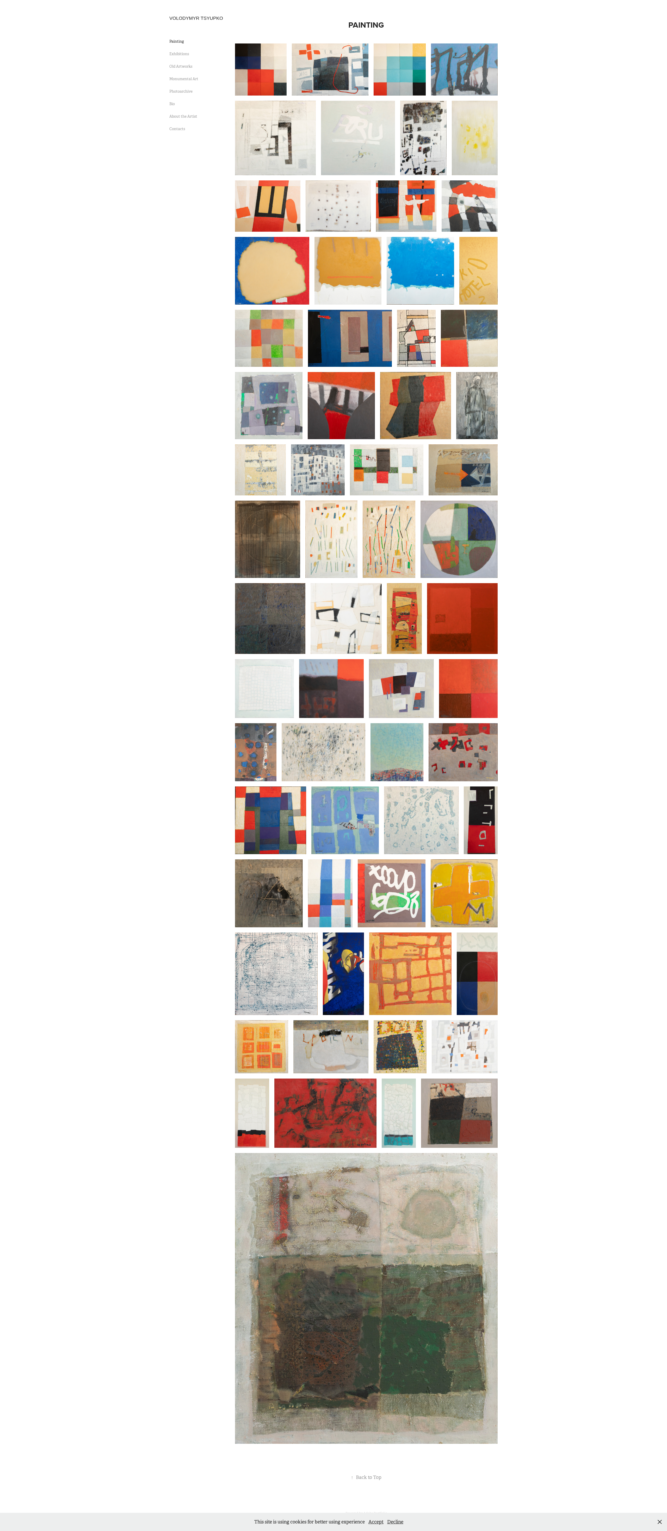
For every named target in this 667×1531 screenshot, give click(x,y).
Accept (376, 1522)
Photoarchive (181, 91)
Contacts (177, 129)
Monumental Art (183, 79)
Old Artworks (180, 66)
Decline (395, 1522)
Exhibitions (179, 54)
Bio (172, 104)
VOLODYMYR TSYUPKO (196, 18)
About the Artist (183, 116)
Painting (176, 41)
